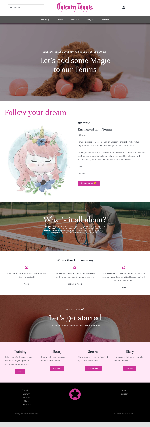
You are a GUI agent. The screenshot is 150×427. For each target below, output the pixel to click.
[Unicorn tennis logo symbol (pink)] (75, 389)
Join (63, 232)
